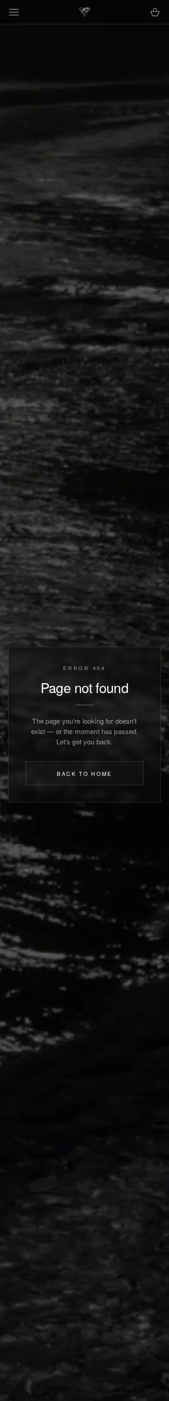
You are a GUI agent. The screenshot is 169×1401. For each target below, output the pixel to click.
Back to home (84, 774)
